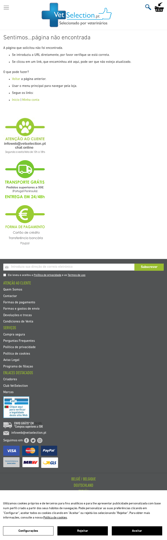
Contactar (10, 296)
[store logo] (76, 15)
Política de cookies (16, 353)
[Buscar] (148, 7)
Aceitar (137, 531)
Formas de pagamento (19, 302)
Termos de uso (76, 275)
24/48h (38, 423)
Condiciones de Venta (18, 321)
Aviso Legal (11, 360)
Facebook (26, 440)
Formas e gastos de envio (21, 309)
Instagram (39, 440)
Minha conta (30, 100)
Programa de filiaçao (18, 366)
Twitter (33, 440)
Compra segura (14, 334)
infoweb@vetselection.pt (28, 433)
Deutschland (83, 486)
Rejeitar (82, 531)
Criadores (10, 379)
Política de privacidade (47, 275)
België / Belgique (83, 479)
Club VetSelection (15, 385)
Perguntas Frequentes (19, 341)
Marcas (8, 392)
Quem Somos (12, 289)
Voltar (16, 79)
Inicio (16, 100)
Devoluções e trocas (17, 315)
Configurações (28, 531)
